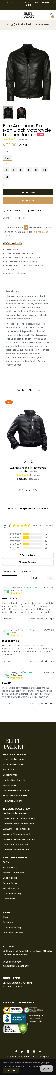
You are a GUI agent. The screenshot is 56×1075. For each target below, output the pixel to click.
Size (5, 163)
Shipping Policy (10, 877)
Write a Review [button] (29, 555)
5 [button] (33, 490)
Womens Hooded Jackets (16, 828)
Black (7, 158)
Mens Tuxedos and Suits (15, 795)
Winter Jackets (11, 785)
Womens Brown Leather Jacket (19, 823)
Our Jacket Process (13, 932)
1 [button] (20, 490)
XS (6, 169)
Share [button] (8, 619)
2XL (44, 169)
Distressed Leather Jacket (16, 790)
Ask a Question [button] (29, 562)
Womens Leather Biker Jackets (19, 839)
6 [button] (36, 490)
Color (6, 151)
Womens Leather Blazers (16, 849)
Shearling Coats (11, 774)
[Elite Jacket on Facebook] (16, 1051)
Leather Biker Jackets (14, 780)
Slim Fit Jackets (11, 769)
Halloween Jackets (12, 800)
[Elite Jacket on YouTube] (40, 1051)
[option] (28, 445)
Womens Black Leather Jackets (19, 818)
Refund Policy (10, 883)
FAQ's (6, 862)
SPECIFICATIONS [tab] (12, 242)
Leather (37, 231)
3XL (6, 177)
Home (5, 24)
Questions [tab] (26, 571)
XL (36, 169)
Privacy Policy (10, 867)
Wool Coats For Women (15, 844)
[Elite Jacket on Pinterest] (28, 1051)
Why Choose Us (11, 888)
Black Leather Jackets (14, 764)
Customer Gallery (12, 893)
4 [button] (29, 490)
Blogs (5, 917)
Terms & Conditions (13, 872)
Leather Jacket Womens (16, 813)
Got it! (11, 1070)
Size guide (35, 210)
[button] (47, 619)
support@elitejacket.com (16, 965)
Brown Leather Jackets (14, 759)
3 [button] (26, 490)
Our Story (8, 922)
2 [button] (23, 490)
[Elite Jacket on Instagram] (34, 1051)
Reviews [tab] (7, 571)
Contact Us (9, 898)
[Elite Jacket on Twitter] (22, 1051)
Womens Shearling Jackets (17, 834)
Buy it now (28, 200)
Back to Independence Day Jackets (29, 508)
